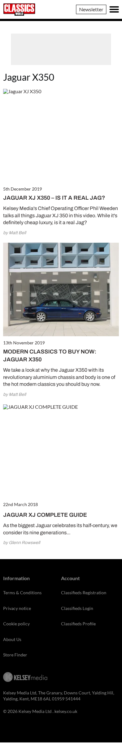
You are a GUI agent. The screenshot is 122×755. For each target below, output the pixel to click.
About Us (12, 639)
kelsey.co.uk (65, 711)
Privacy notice (17, 608)
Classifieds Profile (78, 623)
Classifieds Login (77, 608)
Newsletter (91, 9)
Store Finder (15, 654)
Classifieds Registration (83, 592)
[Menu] (114, 9)
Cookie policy (16, 623)
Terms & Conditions (22, 592)
